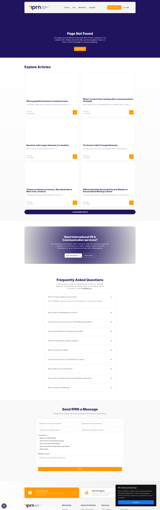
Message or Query (44, 453)
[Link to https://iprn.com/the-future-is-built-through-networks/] (131, 156)
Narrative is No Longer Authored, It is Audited (47, 145)
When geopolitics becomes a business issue (47, 101)
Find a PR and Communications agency (52, 441)
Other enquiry (44, 449)
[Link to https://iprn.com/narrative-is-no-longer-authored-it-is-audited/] (75, 156)
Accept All (136, 502)
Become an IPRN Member (48, 438)
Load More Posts (80, 212)
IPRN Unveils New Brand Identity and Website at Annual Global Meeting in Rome (105, 190)
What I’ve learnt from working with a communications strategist (108, 100)
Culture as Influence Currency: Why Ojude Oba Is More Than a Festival (49, 190)
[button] (80, 297)
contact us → (87, 288)
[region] (136, 495)
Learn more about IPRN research (50, 443)
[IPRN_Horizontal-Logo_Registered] (39, 6)
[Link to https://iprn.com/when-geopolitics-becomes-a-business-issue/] (75, 112)
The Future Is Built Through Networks (100, 145)
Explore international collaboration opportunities (55, 446)
